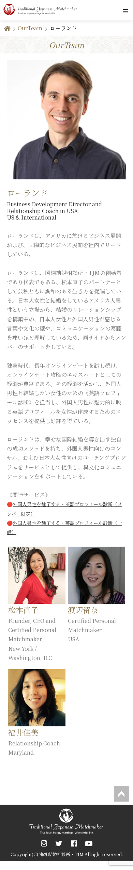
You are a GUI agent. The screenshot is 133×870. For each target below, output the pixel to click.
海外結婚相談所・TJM (61, 854)
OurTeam (30, 28)
